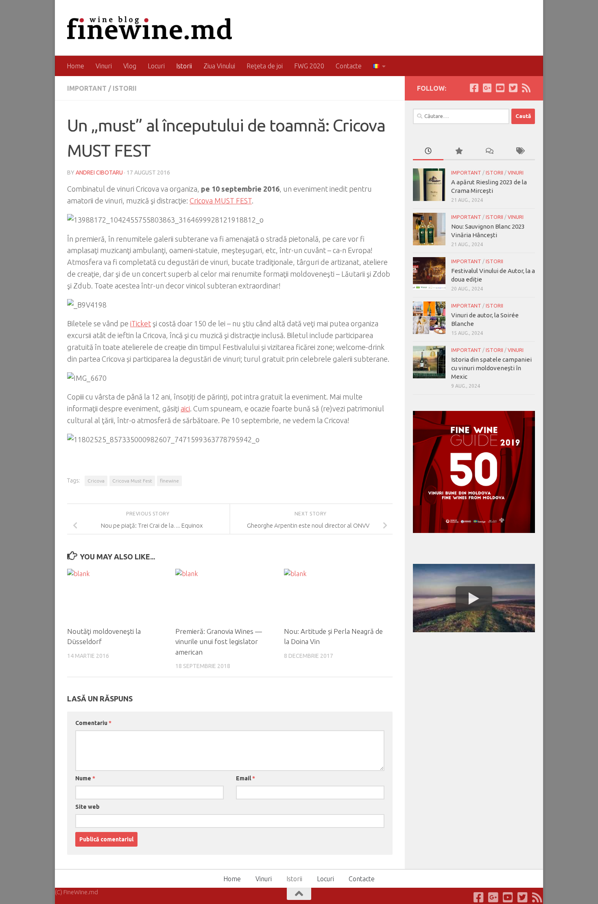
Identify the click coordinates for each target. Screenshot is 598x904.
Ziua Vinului (219, 66)
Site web (87, 807)
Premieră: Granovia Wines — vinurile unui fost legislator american (218, 641)
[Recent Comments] (489, 151)
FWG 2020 (309, 66)
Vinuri (104, 66)
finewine (169, 480)
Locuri (156, 66)
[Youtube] (500, 88)
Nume (85, 778)
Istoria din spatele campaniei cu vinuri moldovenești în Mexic (491, 368)
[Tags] (519, 151)
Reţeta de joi (265, 66)
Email (245, 778)
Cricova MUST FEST (221, 201)
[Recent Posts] (428, 151)
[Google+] (487, 88)
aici (185, 408)
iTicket (140, 323)
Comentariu (93, 723)
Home (75, 66)
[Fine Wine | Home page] (149, 27)
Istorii (184, 66)
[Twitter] (513, 88)
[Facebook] (474, 88)
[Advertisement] (474, 699)
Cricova (96, 480)
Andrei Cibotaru (99, 172)
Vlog (129, 66)
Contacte (349, 66)
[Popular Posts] (458, 151)
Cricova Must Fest (132, 480)
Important (87, 88)
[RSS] (526, 88)
